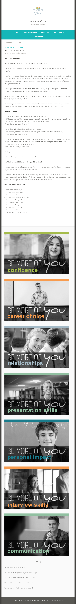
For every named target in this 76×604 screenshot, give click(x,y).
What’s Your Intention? (14, 51)
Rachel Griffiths (21, 53)
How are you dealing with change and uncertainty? (20, 572)
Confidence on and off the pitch (14, 567)
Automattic (59, 600)
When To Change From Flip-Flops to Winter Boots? (20, 583)
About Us (45, 32)
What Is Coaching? (30, 32)
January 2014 (18, 47)
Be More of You (38, 21)
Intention (8, 47)
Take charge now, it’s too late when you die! (18, 588)
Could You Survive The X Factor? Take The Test (19, 578)
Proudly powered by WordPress (25, 600)
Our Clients (59, 32)
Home (15, 32)
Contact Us (39, 37)
